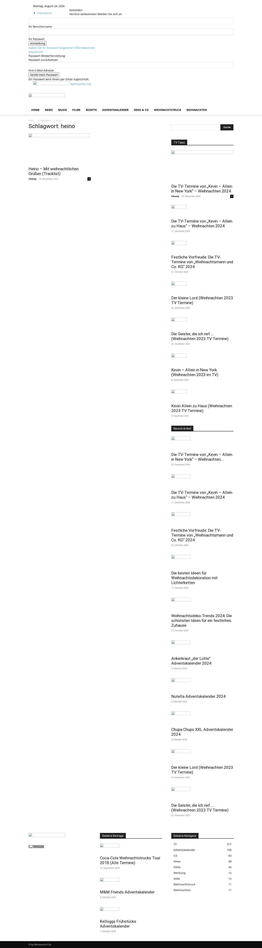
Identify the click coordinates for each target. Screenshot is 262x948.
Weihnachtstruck (167, 110)
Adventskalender (115, 110)
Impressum (44, 13)
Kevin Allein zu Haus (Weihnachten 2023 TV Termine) (201, 408)
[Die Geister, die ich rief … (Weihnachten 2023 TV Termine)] (202, 323)
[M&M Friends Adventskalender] (131, 882)
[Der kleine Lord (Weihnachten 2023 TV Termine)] (202, 287)
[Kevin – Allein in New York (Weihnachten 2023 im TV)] (202, 359)
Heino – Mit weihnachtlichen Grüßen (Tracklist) (54, 171)
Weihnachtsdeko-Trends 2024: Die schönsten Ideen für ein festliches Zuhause (201, 620)
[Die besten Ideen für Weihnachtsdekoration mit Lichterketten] (202, 561)
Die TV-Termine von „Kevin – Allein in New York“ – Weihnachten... (201, 457)
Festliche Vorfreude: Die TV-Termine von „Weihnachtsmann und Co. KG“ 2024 (202, 262)
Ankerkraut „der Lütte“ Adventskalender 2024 (191, 661)
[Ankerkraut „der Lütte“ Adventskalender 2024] (202, 647)
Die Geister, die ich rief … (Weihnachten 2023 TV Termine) (199, 336)
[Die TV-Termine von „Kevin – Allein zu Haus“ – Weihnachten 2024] (202, 210)
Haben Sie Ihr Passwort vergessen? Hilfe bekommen (62, 48)
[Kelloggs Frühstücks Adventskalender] (131, 912)
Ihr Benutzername (40, 26)
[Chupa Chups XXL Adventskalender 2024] (202, 718)
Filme (76, 110)
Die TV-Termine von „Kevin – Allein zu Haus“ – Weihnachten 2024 (201, 223)
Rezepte (91, 110)
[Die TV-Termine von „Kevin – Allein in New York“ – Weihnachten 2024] (202, 166)
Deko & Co (141, 110)
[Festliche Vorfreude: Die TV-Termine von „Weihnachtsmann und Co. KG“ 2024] (202, 246)
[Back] (79, 6)
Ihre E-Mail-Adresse (41, 70)
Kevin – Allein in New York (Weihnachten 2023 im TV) (194, 372)
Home (35, 110)
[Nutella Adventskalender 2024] (202, 685)
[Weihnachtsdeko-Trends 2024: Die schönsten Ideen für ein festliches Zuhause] (202, 604)
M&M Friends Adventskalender (127, 892)
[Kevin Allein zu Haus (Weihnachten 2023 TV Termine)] (202, 395)
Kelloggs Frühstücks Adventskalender (118, 923)
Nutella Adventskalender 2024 (198, 696)
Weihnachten (196, 110)
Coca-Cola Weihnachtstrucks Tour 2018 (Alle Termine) (130, 860)
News (49, 110)
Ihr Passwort (36, 39)
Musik (62, 110)
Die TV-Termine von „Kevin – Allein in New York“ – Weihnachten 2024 (201, 188)
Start (31, 120)
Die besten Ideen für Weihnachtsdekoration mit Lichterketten (194, 578)
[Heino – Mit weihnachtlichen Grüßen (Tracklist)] (60, 148)
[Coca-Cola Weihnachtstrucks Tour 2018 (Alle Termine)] (131, 848)
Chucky (32, 178)
